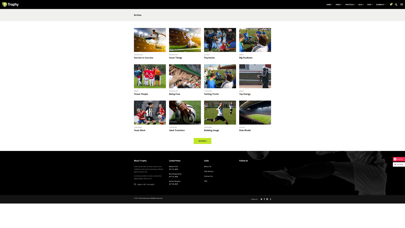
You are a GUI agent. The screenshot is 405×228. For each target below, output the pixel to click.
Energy (241, 55)
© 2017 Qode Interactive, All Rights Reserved (148, 198)
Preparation (138, 55)
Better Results (174, 181)
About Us (207, 166)
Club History (208, 171)
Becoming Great (175, 174)
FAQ (205, 181)
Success (207, 55)
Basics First (173, 166)
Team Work (208, 91)
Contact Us (208, 176)
